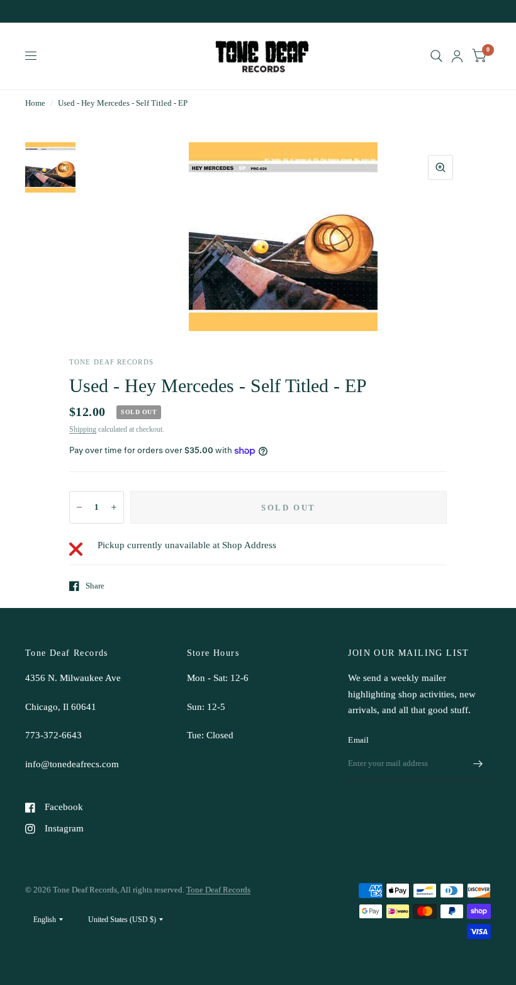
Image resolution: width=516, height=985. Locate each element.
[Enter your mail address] (478, 764)
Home (35, 103)
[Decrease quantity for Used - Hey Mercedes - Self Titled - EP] (79, 507)
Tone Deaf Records (218, 889)
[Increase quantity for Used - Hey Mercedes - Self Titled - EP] (113, 507)
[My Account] (457, 56)
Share (95, 585)
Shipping (82, 429)
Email (358, 740)
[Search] (436, 56)
